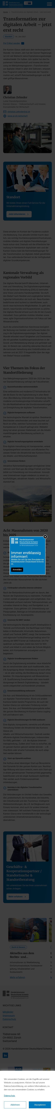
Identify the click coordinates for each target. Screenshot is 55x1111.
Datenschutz (9, 1096)
